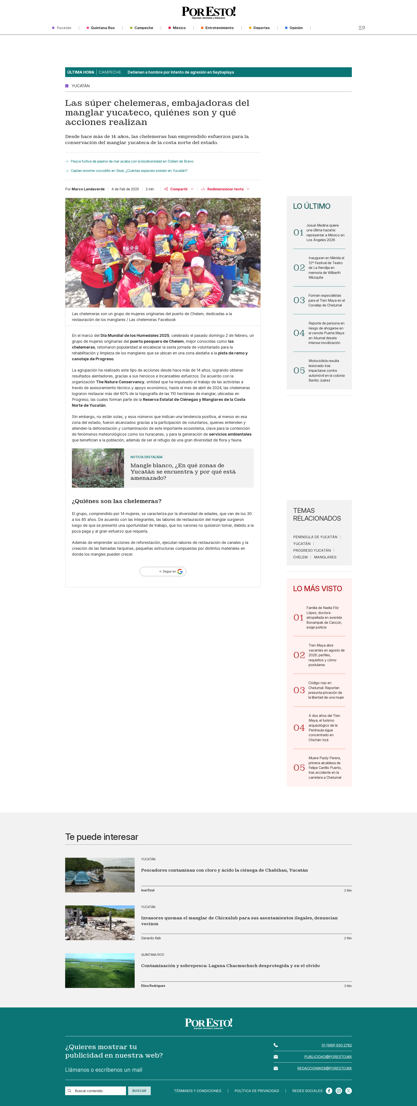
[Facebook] (329, 1091)
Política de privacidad (257, 1091)
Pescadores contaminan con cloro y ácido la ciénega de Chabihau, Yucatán (224, 870)
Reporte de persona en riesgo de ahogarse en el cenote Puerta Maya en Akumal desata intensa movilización (326, 333)
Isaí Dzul (147, 890)
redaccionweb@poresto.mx (324, 1068)
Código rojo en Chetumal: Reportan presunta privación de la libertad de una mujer (326, 690)
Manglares (325, 557)
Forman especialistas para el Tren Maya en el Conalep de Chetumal (326, 300)
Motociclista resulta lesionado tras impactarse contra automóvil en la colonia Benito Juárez (327, 370)
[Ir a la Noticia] (163, 468)
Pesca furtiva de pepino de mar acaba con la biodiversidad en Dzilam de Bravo (132, 161)
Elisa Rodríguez (153, 985)
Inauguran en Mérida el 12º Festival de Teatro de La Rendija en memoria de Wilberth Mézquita (326, 268)
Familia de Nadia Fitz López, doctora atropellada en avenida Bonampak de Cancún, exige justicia (324, 617)
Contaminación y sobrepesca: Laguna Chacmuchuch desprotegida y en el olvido (230, 965)
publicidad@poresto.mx (328, 1057)
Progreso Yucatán (312, 550)
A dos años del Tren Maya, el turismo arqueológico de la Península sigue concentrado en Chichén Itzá (324, 727)
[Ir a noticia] (100, 875)
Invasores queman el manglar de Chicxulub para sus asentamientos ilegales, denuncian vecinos (239, 920)
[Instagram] (339, 1091)
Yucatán (301, 543)
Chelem (300, 557)
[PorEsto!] (208, 13)
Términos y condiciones (197, 1091)
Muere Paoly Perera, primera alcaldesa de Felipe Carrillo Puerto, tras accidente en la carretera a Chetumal (325, 768)
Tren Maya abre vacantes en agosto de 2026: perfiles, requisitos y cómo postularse (327, 655)
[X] (348, 1091)
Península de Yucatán (315, 537)
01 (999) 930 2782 (337, 1045)
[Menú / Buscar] (362, 28)
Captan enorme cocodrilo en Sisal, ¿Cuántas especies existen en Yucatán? (129, 170)
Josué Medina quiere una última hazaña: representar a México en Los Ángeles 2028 (325, 232)
